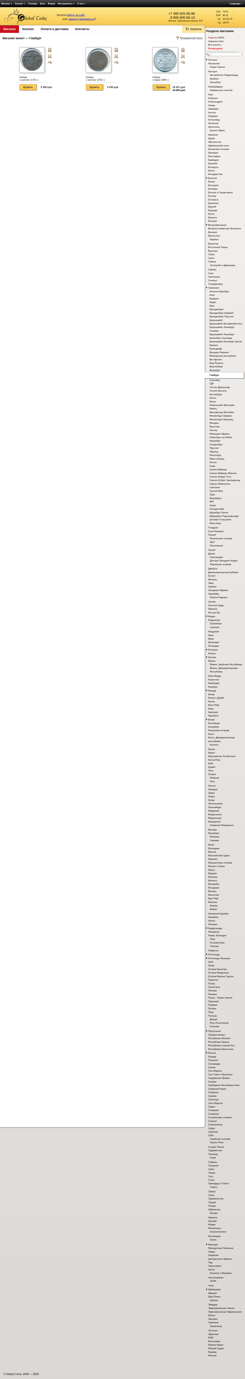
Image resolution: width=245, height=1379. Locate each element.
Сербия (212, 1096)
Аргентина (214, 127)
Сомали (212, 1121)
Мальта (212, 851)
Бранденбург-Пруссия (222, 316)
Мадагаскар (214, 818)
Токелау (214, 946)
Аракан (214, 905)
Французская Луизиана (220, 1248)
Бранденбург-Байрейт (222, 313)
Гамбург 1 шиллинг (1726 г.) (28, 78)
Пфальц (214, 451)
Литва (211, 800)
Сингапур (213, 1099)
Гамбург (214, 375)
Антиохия (213, 123)
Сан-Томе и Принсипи (220, 1074)
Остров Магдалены (218, 972)
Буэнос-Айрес (217, 130)
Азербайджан (215, 86)
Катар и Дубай (216, 697)
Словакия (213, 1110)
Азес (210, 94)
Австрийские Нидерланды (224, 75)
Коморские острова (218, 730)
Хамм (213, 505)
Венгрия (212, 232)
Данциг (214, 1019)
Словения (213, 1113)
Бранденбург (217, 309)
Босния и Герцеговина (220, 192)
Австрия (212, 71)
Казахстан (213, 679)
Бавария (214, 298)
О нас (81, 3)
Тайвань (212, 1162)
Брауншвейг (216, 320)
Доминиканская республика (223, 572)
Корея (211, 752)
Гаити (211, 258)
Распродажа (215, 48)
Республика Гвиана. (219, 1042)
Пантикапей (216, 545)
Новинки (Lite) (216, 41)
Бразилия (213, 203)
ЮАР (211, 1337)
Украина (212, 1217)
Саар (212, 466)
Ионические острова (221, 538)
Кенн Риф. (214, 705)
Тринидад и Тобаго (218, 1183)
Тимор (211, 1172)
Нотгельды (214, 954)
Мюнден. (214, 423)
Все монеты (214, 44)
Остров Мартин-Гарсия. (221, 976)
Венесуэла (214, 235)
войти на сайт (76, 15)
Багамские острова (218, 149)
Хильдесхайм (217, 509)
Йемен (212, 661)
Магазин (6, 3)
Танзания (213, 1165)
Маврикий (213, 810)
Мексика (212, 876)
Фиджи (212, 1224)
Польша (212, 1015)
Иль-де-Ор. (214, 612)
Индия (211, 616)
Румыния (213, 1060)
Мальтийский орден (219, 855)
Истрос (212, 653)
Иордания (213, 631)
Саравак (214, 840)
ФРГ (212, 501)
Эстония (212, 1330)
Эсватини (213, 1322)
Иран (211, 638)
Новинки (212, 37)
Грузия (212, 550)
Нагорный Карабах (218, 913)
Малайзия (213, 833)
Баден (213, 302)
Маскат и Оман (216, 866)
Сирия (211, 1106)
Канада (212, 690)
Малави (212, 829)
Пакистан (213, 979)
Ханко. (213, 1239)
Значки (212, 601)
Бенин (211, 181)
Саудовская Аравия (219, 1078)
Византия (213, 243)
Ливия (211, 796)
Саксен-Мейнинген (220, 483)
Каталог (20, 3)
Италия (212, 657)
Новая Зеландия (217, 935)
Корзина (196, 29)
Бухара (214, 1213)
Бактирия (213, 152)
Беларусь (213, 167)
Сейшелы (213, 1092)
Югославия (214, 1341)
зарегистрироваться (81, 19)
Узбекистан (214, 1209)
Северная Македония (222, 825)
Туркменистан (216, 1198)
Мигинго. (213, 880)
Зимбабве (213, 593)
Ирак (211, 635)
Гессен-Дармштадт (220, 387)
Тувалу (212, 1191)
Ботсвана (213, 199)
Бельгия (212, 178)
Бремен (214, 345)
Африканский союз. (219, 145)
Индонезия (214, 620)
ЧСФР (213, 1281)
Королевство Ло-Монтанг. (222, 756)
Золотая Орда (216, 605)
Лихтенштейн (215, 803)
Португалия (214, 1031)
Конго (211, 734)
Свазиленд (216, 1326)
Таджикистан (215, 1150)
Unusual (212, 59)
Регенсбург (216, 455)
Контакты (82, 29)
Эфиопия (213, 1334)
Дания (211, 553)
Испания (213, 649)
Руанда (212, 1056)
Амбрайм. (213, 108)
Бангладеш (214, 156)
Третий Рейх (216, 491)
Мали (211, 844)
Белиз (211, 170)
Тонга (211, 1180)
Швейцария (214, 1289)
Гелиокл (212, 280)
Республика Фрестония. (221, 1049)
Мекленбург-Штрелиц (221, 419)
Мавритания (215, 814)
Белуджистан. (215, 174)
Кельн (213, 398)
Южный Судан (216, 1348)
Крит (212, 542)
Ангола (212, 112)
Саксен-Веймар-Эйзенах (223, 473)
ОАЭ (210, 962)
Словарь (33, 3)
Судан (211, 1128)
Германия (213, 287)
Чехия (211, 1269)
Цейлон (214, 1300)
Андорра (213, 116)
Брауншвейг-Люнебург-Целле (226, 341)
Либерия (213, 789)
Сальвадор (214, 1063)
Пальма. (212, 990)
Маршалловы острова (220, 862)
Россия (212, 1053)
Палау (211, 983)
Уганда (212, 1205)
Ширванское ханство (221, 90)
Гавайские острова (220, 1139)
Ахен (212, 295)
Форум (51, 3)
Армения (213, 134)
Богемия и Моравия (221, 1273)
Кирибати (213, 715)
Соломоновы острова (220, 1117)
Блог (42, 3)
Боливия (213, 188)
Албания (213, 98)
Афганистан (214, 142)
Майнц (213, 408)
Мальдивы (214, 848)
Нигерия (212, 924)
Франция (213, 1244)
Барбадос (213, 160)
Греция (212, 534)
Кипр (211, 708)
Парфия (212, 1005)
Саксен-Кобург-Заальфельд (225, 480)
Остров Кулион (218, 1231)
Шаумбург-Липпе (219, 512)
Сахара (212, 1081)
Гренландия (216, 557)
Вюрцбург (215, 370)
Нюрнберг (215, 440)
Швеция (212, 1293)
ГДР (212, 383)
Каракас (214, 239)
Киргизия (213, 712)
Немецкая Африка (220, 433)
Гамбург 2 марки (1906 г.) (160, 78)
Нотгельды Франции (219, 958)
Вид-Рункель (216, 363)
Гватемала (214, 276)
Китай (211, 719)
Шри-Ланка (214, 1296)
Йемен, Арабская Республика (226, 664)
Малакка (214, 836)
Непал (211, 920)
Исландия (213, 646)
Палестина (214, 987)
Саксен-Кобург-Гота (220, 476)
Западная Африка (218, 590)
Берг (212, 305)
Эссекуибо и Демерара (222, 265)
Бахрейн (213, 163)
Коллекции (214, 723)
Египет (212, 575)
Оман (211, 965)
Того (210, 1176)
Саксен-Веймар (218, 469)
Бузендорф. (216, 348)
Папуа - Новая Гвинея (220, 997)
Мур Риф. (213, 898)
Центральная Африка (220, 1259)
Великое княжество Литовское (224, 228)
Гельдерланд (215, 284)
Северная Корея (217, 1088)
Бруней (212, 206)
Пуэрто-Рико (217, 1142)
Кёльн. (213, 401)
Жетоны (212, 579)
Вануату (212, 217)
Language (236, 3)
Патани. (212, 1008)
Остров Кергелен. (218, 969)
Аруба (211, 138)
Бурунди (212, 210)
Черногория (214, 1266)
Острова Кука (217, 942)
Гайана (212, 261)
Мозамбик (213, 884)
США (211, 1135)
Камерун (213, 686)
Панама (212, 994)
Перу (211, 1012)
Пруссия (214, 448)
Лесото (212, 785)
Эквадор (212, 1304)
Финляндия (214, 1236)
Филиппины (214, 1228)
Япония (212, 1355)
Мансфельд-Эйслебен (222, 412)
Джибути (212, 568)
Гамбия (212, 269)
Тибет (211, 1169)
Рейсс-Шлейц (217, 458)
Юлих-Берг (215, 523)
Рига (212, 781)
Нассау (213, 430)
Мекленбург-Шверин (221, 415)
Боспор (212, 196)
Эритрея (213, 1319)
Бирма (213, 909)
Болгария (213, 185)
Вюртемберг (216, 366)
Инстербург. (216, 394)
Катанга (214, 744)
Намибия (213, 917)
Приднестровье (216, 1034)
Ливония (214, 777)
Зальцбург (215, 82)
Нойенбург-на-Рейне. (221, 437)
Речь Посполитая (219, 1023)
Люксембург (214, 807)
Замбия (212, 586)
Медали (212, 873)
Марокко (213, 859)
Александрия (215, 101)
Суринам (213, 1131)
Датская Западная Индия (224, 560)
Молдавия (213, 887)
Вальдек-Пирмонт (219, 352)
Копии (211, 749)
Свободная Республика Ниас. (224, 1085)
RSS (221, 37)
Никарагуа (214, 931)
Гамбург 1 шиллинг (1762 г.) (95, 78)
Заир (211, 583)
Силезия (214, 1026)
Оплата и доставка (54, 29)
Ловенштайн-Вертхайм (222, 405)
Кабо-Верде (214, 676)
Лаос (211, 770)
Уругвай (212, 1221)
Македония (214, 821)
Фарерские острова (220, 564)
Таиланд (213, 1154)
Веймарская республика (223, 355)
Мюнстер (215, 426)
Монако (212, 891)
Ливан (211, 793)
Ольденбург (216, 444)
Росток (213, 462)
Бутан (211, 213)
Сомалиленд (215, 1124)
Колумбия (213, 726)
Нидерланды (215, 928)
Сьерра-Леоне (216, 1147)
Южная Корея (215, 1344)
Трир (212, 494)
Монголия (213, 895)
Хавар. (212, 1251)
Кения (211, 701)
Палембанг (216, 623)
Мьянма (212, 902)
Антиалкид (214, 119)
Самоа (212, 1067)
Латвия (212, 774)
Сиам (213, 1157)
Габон (211, 254)
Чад (210, 1262)
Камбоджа (213, 683)
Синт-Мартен (215, 1103)
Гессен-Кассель (218, 390)
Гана (210, 273)
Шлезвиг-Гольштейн (220, 519)
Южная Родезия (218, 597)
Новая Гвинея (217, 67)
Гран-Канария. (216, 531)
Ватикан (212, 221)
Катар (211, 694)
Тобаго (213, 1187)
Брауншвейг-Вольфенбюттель (226, 323)
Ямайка (212, 1352)
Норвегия (213, 950)
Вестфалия (216, 359)
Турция (212, 1202)
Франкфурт (216, 498)
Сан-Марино (215, 1070)
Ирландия (213, 642)
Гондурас (213, 527)
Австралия (214, 63)
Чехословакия (216, 1277)
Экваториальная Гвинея (221, 1308)
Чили (211, 1285)
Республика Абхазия (219, 1038)
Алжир (211, 105)
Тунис (211, 1195)
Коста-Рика (214, 760)
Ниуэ (212, 939)
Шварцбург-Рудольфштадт (224, 516)
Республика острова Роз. (221, 1045)
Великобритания (217, 225)
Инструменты (66, 3)
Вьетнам (213, 250)
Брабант (214, 78)
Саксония (215, 487)
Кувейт (212, 767)
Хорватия (213, 1255)
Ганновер (215, 380)
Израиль (212, 608)
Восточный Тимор (218, 247)
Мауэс (211, 869)
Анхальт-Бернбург (219, 291)
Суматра (214, 627)
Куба (210, 763)
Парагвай (213, 1001)
